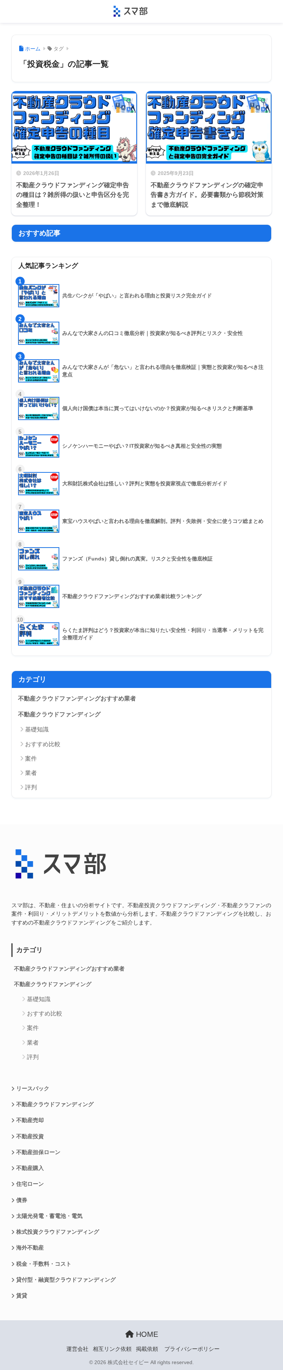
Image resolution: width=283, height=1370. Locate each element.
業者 (31, 773)
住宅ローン (30, 1184)
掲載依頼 (147, 1349)
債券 (21, 1200)
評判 (31, 787)
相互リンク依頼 (112, 1349)
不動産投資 (30, 1136)
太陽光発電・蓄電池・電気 (49, 1216)
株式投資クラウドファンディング (57, 1232)
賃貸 (21, 1296)
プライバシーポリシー (192, 1349)
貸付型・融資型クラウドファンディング (66, 1280)
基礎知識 (37, 729)
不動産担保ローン (38, 1152)
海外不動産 (30, 1248)
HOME (146, 1334)
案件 (31, 758)
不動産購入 (30, 1168)
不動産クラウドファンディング (59, 714)
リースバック (32, 1088)
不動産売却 (30, 1120)
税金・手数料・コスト (43, 1264)
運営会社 (77, 1349)
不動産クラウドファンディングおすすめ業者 (77, 698)
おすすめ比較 (42, 744)
